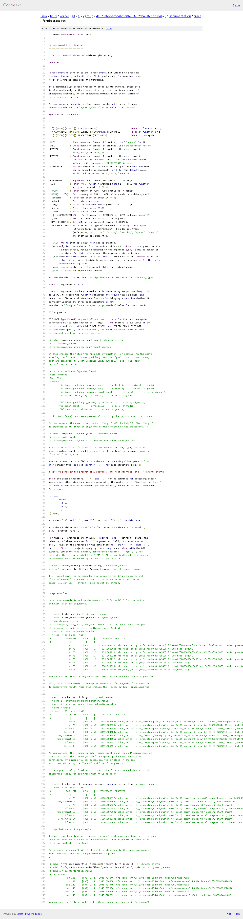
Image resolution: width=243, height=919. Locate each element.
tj (79, 16)
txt (229, 913)
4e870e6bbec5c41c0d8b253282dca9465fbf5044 (129, 16)
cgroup (88, 16)
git (73, 16)
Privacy (29, 913)
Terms (38, 913)
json (237, 913)
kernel (64, 16)
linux (43, 16)
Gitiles (20, 913)
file (108, 28)
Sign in (236, 5)
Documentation (180, 16)
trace (197, 16)
